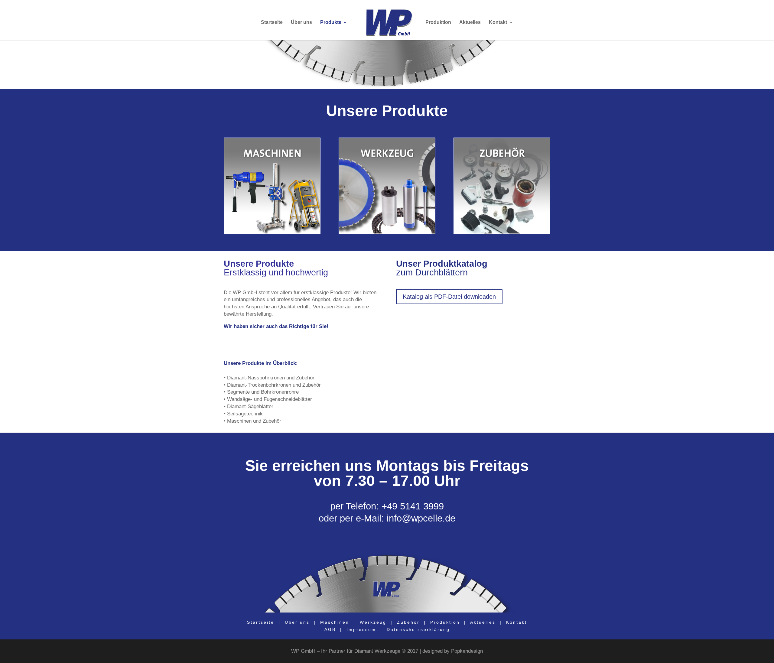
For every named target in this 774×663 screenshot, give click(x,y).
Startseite (272, 22)
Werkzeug (373, 622)
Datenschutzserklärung (418, 629)
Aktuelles (470, 22)
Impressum (361, 629)
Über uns (301, 22)
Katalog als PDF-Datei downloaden (449, 296)
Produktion (438, 22)
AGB (330, 629)
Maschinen (334, 622)
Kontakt (498, 22)
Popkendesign (467, 651)
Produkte (330, 22)
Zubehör (409, 622)
